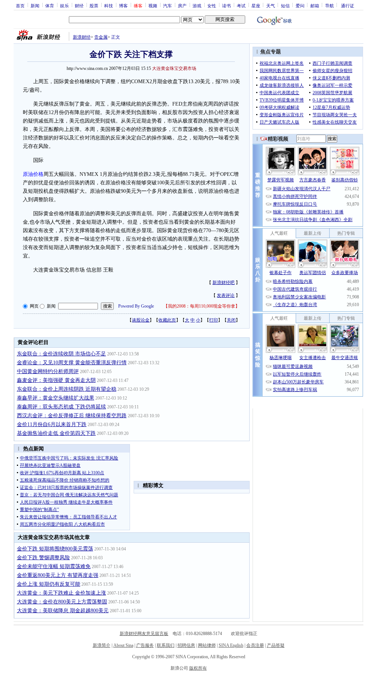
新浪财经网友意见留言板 (144, 633)
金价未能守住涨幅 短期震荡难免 (54, 566)
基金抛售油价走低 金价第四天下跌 (56, 433)
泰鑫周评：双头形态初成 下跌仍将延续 (61, 407)
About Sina (123, 645)
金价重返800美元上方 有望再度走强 (57, 575)
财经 (79, 5)
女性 (211, 5)
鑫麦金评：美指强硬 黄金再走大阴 (56, 380)
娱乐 (64, 5)
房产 (182, 5)
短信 (285, 5)
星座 (255, 5)
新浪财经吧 (223, 282)
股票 (93, 5)
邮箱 (314, 5)
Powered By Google (136, 306)
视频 (152, 5)
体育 (49, 5)
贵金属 (101, 37)
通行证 (347, 5)
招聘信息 (186, 645)
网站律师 (207, 645)
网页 (34, 306)
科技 (108, 5)
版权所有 (198, 668)
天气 (270, 5)
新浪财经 (82, 37)
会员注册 (255, 645)
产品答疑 (276, 645)
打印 (213, 320)
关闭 (231, 320)
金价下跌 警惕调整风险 (43, 557)
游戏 (197, 5)
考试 (241, 5)
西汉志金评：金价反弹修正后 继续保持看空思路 (72, 415)
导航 (329, 5)
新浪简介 (101, 645)
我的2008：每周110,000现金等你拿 (201, 306)
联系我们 (166, 645)
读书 (226, 5)
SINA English (231, 645)
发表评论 (226, 295)
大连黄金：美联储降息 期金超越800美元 (63, 610)
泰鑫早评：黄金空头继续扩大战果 (55, 398)
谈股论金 (140, 320)
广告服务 (145, 645)
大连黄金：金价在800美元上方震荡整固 (62, 602)
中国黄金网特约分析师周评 (48, 371)
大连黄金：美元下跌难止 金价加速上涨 (61, 593)
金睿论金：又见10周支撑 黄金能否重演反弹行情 (72, 362)
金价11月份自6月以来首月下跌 (52, 424)
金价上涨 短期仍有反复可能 (48, 584)
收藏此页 (167, 320)
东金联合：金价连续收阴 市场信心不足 (61, 354)
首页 (20, 5)
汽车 (167, 5)
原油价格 (33, 174)
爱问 (300, 5)
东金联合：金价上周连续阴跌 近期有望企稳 (66, 389)
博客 (123, 5)
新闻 (35, 5)
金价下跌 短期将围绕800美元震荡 (55, 549)
